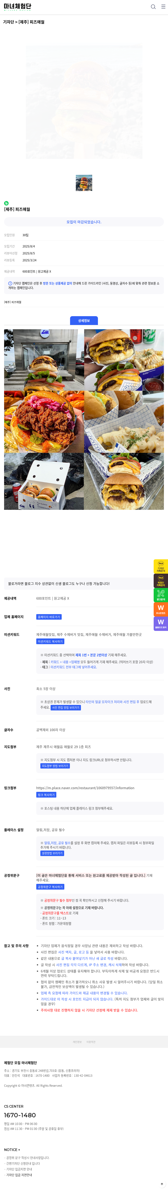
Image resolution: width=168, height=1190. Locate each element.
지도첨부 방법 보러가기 (55, 766)
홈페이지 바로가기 (49, 617)
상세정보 (84, 320)
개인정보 (77, 1042)
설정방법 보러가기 (52, 853)
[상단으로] (162, 1184)
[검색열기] (153, 6)
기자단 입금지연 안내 (19, 1169)
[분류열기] (163, 6)
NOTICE (12, 1150)
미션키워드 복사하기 (50, 641)
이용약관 (90, 1042)
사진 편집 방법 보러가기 (65, 707)
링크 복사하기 (46, 795)
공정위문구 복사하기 (50, 887)
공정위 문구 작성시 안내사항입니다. (28, 1157)
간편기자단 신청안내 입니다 (23, 1163)
